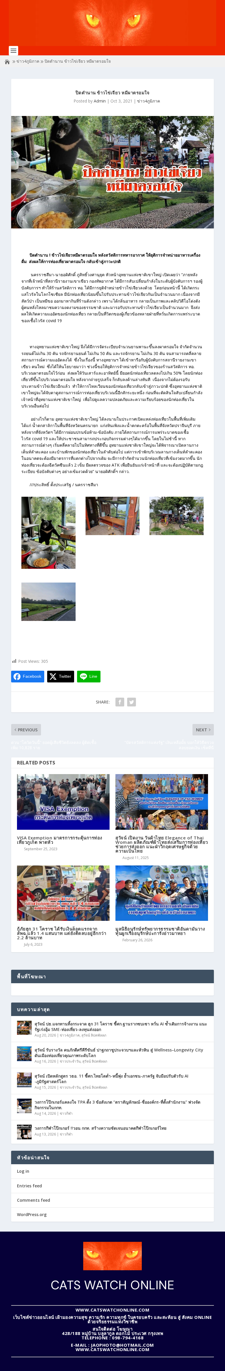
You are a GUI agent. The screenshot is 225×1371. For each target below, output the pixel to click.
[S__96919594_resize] (48, 619)
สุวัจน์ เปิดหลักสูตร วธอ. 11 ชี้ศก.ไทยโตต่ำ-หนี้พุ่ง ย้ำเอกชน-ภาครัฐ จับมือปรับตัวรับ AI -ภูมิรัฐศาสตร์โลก (111, 1078)
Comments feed (33, 1200)
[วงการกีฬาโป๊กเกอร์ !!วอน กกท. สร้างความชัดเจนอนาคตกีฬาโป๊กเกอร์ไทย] (24, 1132)
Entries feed (29, 1186)
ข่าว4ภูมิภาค (27, 61)
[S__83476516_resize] (48, 567)
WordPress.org (32, 1214)
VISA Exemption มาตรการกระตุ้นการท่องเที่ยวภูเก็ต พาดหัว (59, 840)
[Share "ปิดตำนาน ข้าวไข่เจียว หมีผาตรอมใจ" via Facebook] (120, 702)
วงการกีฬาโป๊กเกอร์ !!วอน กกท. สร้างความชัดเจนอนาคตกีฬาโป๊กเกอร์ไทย (100, 1128)
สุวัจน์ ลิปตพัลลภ (93, 1035)
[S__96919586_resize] (113, 533)
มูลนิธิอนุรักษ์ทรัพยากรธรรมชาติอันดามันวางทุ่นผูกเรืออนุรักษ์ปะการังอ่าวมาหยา (160, 931)
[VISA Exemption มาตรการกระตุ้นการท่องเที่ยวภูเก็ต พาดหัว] (63, 801)
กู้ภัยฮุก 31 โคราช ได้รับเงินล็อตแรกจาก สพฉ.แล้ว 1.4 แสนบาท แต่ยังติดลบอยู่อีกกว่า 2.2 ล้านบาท (61, 933)
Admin (100, 101)
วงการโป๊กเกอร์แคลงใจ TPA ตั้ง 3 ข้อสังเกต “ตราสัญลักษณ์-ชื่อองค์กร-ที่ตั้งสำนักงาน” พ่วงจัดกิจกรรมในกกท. (117, 1104)
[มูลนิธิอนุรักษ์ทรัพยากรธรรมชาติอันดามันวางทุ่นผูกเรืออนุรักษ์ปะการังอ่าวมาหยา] (161, 893)
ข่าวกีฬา (66, 1113)
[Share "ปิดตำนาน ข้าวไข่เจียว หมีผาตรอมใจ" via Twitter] (131, 702)
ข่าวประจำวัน (70, 1061)
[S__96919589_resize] (176, 533)
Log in (23, 1171)
